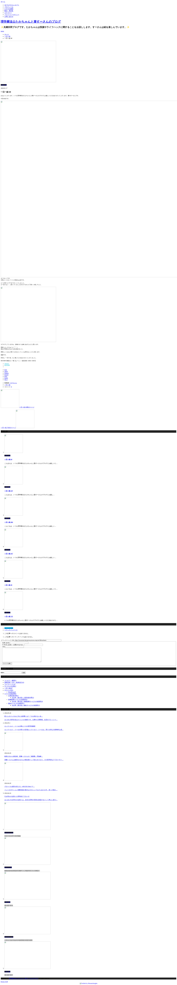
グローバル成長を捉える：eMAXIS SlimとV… (19, 786)
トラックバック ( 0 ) (11, 630)
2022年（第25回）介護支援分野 (23, 697)
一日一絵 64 (8, 459)
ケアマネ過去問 (10, 694)
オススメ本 (8, 690)
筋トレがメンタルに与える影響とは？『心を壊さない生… (23, 716)
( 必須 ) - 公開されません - (13, 645)
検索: (2, 672)
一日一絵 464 (8, 522)
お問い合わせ (8, 16)
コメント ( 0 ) (8, 628)
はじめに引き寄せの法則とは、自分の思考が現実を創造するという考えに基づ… (31, 800)
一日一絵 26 (8, 585)
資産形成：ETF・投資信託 (14, 682)
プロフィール (8, 7)
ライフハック (9, 684)
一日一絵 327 (8, 491)
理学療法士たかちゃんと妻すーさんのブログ (31, 21)
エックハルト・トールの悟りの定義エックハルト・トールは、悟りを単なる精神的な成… (33, 729)
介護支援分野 (13, 695)
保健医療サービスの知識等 (17, 699)
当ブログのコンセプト (11, 5)
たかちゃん (13, 383)
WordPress (12, 692)
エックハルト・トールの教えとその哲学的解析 (19, 726)
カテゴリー (8, 13)
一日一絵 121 (8, 616)
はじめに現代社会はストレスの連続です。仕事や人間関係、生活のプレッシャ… (31, 719)
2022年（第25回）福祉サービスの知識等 (26, 705)
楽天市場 (7, 365)
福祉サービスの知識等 (16, 703)
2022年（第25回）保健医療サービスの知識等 (27, 701)
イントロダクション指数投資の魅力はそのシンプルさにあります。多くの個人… (31, 790)
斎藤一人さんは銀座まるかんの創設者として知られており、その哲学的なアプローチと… (33, 760)
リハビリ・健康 (10, 680)
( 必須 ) (6, 643)
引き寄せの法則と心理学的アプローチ (17, 796)
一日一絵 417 (8, 553)
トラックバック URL (7, 640)
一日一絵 (4, 85)
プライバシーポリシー (11, 14)
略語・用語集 (8, 11)
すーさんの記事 (10, 686)
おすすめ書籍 (8, 9)
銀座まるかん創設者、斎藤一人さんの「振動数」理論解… (23, 756)
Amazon (6, 363)
